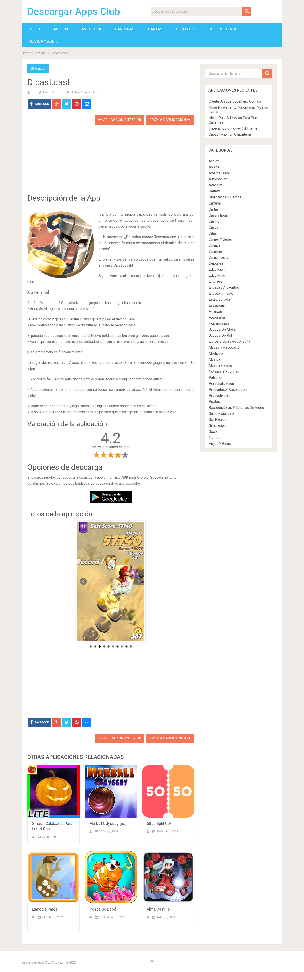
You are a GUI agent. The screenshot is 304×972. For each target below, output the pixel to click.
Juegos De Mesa (222, 329)
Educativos (217, 275)
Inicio (34, 29)
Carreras (124, 29)
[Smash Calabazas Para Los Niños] (53, 791)
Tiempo (215, 437)
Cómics (215, 245)
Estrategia (217, 305)
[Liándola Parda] (53, 877)
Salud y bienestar (222, 413)
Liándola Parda (44, 909)
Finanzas (216, 311)
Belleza (215, 191)
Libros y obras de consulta (229, 341)
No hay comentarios (84, 92)
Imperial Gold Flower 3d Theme (233, 128)
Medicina (216, 353)
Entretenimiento (221, 293)
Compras (216, 251)
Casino (214, 221)
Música (214, 359)
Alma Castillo (158, 909)
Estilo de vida (219, 299)
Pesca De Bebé (102, 909)
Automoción (218, 179)
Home (26, 53)
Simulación (217, 425)
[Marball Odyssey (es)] (111, 791)
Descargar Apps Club (73, 11)
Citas (213, 233)
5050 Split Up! (159, 823)
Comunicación (219, 257)
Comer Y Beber (220, 239)
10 (131, 646)
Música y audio (43, 41)
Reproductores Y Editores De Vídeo (236, 407)
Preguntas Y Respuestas (228, 389)
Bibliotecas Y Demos (225, 197)
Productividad (219, 395)
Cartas (155, 29)
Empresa (216, 281)
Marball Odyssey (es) (108, 823)
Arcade (40, 53)
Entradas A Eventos (224, 287)
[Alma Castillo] (168, 877)
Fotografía (217, 317)
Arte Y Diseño (219, 173)
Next (138, 581)
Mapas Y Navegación (225, 347)
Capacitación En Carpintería (230, 134)
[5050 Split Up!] (168, 791)
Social (213, 431)
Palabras (216, 377)
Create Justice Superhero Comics (235, 101)
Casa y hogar (219, 215)
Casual (214, 227)
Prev (83, 581)
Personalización (221, 383)
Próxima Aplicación (168, 120)
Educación (217, 269)
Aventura (91, 29)
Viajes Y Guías (220, 443)
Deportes (185, 29)
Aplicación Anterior (121, 120)
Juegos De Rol (223, 29)
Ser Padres (217, 419)
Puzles (214, 401)
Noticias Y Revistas (224, 371)
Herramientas (219, 323)
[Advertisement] (110, 162)
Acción (61, 29)
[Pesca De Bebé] (111, 877)
